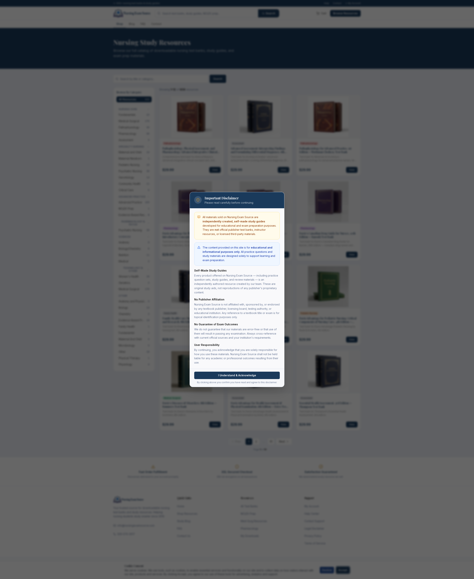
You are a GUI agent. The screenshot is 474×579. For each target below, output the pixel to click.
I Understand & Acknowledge (237, 375)
